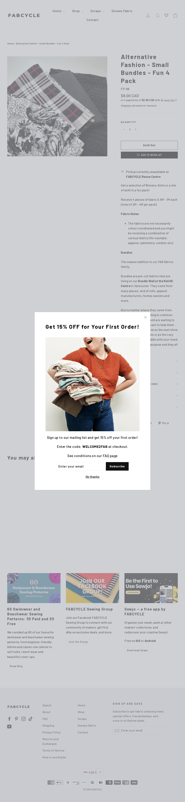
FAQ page (110, 456)
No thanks (93, 476)
